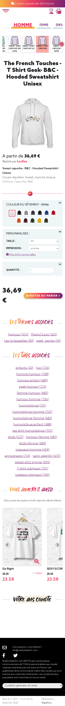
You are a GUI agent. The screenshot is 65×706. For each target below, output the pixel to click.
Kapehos (47, 702)
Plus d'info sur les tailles (22, 254)
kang (39, 573)
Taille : (10, 241)
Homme (23, 25)
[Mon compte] (51, 10)
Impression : (14, 248)
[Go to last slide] (7, 544)
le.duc (22, 161)
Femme (44, 25)
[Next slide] (61, 44)
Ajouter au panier (42, 295)
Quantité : (13, 270)
